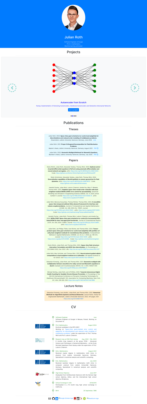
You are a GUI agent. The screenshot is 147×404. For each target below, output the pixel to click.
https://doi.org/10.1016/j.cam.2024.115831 (60, 210)
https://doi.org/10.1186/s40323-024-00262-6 (77, 196)
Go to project (73, 110)
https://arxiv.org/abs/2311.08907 (73, 198)
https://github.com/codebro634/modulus (73, 183)
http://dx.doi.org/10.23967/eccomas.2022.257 (84, 249)
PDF (95, 148)
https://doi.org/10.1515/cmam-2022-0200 (74, 237)
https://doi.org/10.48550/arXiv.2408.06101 (77, 181)
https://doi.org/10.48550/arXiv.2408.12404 (85, 171)
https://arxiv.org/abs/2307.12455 (89, 210)
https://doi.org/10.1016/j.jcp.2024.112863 (86, 222)
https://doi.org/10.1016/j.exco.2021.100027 (73, 268)
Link (94, 140)
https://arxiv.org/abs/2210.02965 (59, 239)
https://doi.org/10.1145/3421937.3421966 (81, 280)
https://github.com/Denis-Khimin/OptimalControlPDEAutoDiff (75, 173)
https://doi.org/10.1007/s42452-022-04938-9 (78, 257)
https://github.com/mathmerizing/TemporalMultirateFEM (76, 212)
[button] (12, 88)
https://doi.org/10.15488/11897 (73, 299)
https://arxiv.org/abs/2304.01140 (75, 224)
